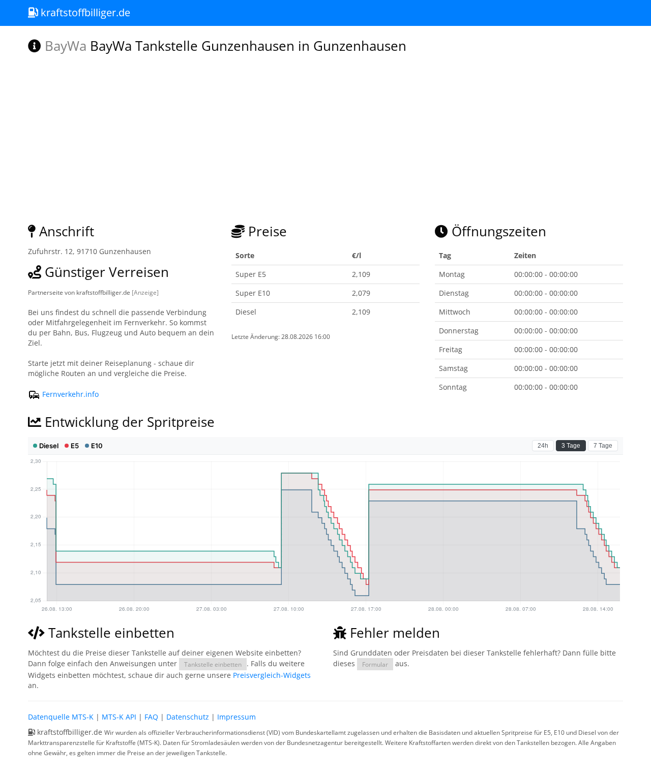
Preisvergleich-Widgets (272, 675)
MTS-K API (119, 717)
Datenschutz (187, 717)
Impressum (236, 717)
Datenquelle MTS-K (61, 717)
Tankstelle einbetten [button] (213, 664)
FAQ (151, 717)
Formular (375, 664)
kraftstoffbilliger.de (84, 12)
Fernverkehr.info (69, 394)
